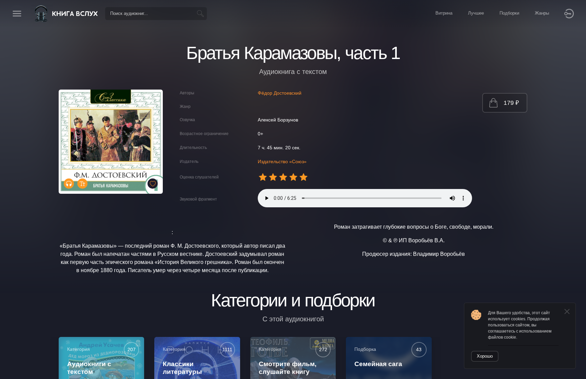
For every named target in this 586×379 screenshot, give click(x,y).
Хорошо (485, 356)
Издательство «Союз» (282, 161)
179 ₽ (511, 102)
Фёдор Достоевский (279, 93)
